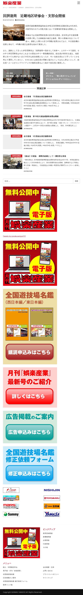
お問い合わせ (48, 571)
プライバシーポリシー (51, 574)
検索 (76, 181)
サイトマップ (48, 578)
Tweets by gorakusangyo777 (14, 236)
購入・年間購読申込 (10, 567)
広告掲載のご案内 (9, 578)
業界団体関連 (21, 20)
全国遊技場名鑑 (8, 574)
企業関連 (46, 540)
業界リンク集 (8, 585)
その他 (45, 547)
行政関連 (46, 544)
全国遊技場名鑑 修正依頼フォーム (15, 581)
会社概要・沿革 (48, 567)
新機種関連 (47, 537)
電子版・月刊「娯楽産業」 (12, 571)
